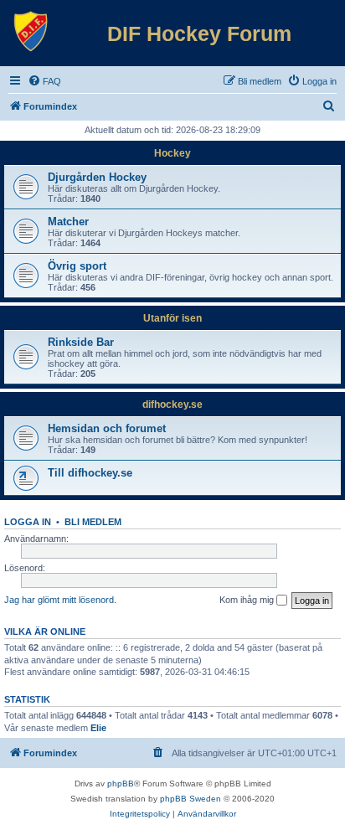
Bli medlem (92, 522)
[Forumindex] (31, 31)
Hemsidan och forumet (107, 428)
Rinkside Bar (81, 342)
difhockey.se (172, 404)
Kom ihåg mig (247, 600)
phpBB (120, 783)
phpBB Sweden (190, 798)
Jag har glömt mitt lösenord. (60, 600)
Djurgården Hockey (97, 177)
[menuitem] (44, 81)
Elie (98, 728)
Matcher (68, 221)
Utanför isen (172, 318)
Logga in (27, 522)
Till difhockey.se (90, 473)
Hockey (172, 153)
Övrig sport (77, 266)
